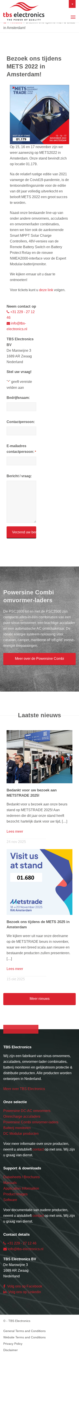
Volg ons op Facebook (24, 1286)
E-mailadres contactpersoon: (21, 449)
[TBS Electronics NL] (6, 2)
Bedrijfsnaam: (18, 398)
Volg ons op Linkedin (24, 1292)
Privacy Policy (12, 1343)
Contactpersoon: (21, 422)
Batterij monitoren (17, 1128)
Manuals (10, 1183)
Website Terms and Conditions (24, 1337)
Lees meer (15, 831)
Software (10, 1200)
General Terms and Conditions (24, 1331)
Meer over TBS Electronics (24, 1089)
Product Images (15, 1194)
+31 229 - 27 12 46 (21, 1243)
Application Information (21, 1188)
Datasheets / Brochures (21, 1177)
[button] (39, 659)
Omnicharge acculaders (21, 1116)
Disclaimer (10, 1350)
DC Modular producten (21, 1133)
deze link (46, 290)
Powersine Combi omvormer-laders (30, 1122)
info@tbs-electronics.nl (25, 1249)
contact (38, 1149)
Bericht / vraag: (19, 476)
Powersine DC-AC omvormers (26, 1111)
